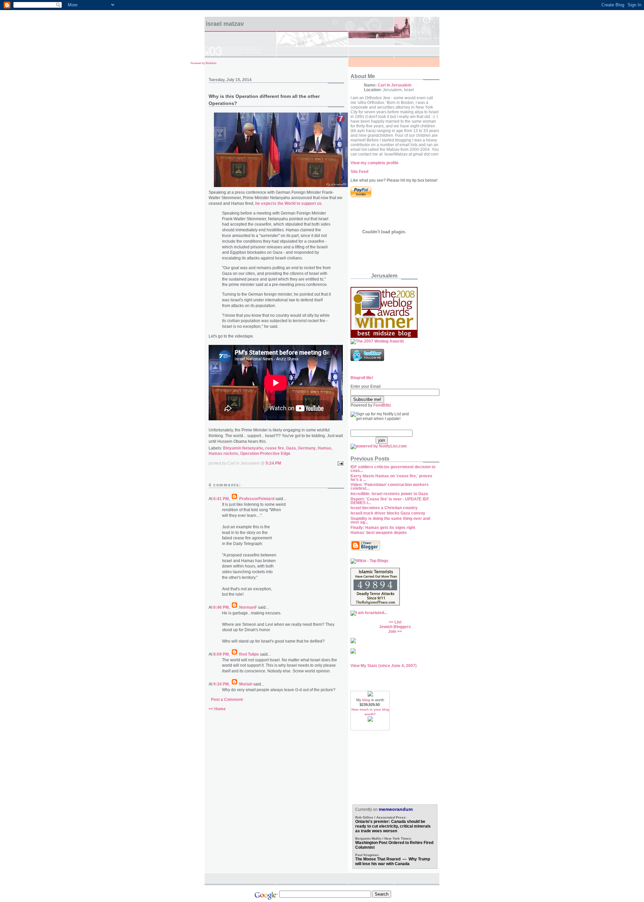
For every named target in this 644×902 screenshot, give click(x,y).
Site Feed (359, 171)
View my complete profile (374, 163)
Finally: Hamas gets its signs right (383, 527)
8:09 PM (221, 654)
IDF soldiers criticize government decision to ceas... (393, 469)
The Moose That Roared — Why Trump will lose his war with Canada (392, 861)
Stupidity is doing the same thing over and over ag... (390, 520)
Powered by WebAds (203, 63)
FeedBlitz (382, 405)
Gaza (291, 448)
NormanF (248, 607)
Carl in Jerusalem (395, 85)
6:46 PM (221, 607)
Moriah (245, 684)
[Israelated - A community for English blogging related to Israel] (369, 612)
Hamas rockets (223, 453)
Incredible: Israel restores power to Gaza (389, 493)
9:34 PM (221, 684)
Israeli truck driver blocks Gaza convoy (388, 513)
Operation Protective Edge (265, 453)
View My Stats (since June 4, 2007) (384, 665)
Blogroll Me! (362, 377)
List (397, 622)
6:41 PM (221, 498)
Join (392, 631)
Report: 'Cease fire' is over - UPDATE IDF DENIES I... (390, 501)
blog (366, 700)
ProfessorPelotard (256, 498)
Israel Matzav (225, 23)
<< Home (217, 709)
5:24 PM (273, 463)
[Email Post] (339, 463)
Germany (307, 448)
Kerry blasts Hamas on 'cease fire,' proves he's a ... (391, 478)
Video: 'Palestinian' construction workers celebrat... (390, 486)
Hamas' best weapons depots (379, 532)
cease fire (274, 448)
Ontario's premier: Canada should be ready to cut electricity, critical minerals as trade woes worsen (393, 826)
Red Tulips (249, 654)
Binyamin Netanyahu (243, 448)
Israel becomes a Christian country (384, 507)
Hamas (324, 448)
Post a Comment (227, 699)
